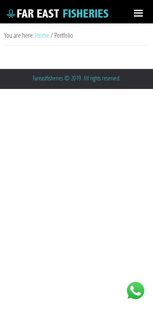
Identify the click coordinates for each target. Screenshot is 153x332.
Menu (137, 11)
